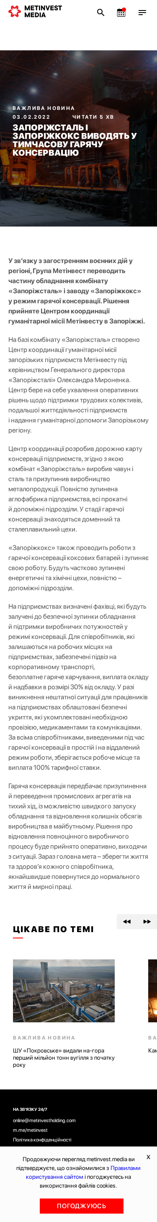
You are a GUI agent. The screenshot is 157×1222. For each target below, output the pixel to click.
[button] (127, 921)
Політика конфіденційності (42, 1140)
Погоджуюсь (81, 1206)
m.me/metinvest (30, 1130)
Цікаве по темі (53, 929)
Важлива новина (44, 108)
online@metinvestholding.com (44, 1120)
